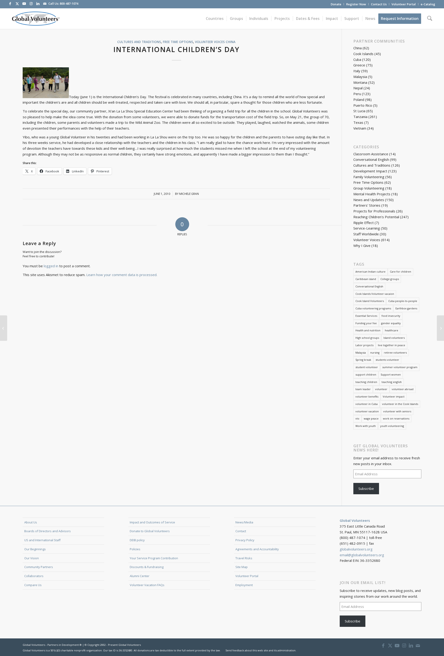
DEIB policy (137, 540)
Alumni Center (139, 576)
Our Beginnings (35, 549)
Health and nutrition (367, 330)
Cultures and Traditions (139, 42)
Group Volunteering (368, 188)
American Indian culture (370, 271)
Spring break (363, 359)
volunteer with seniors (397, 411)
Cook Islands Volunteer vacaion (374, 293)
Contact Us (379, 4)
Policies (135, 549)
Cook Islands (363, 53)
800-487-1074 (69, 3)
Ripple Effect (363, 222)
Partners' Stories (366, 205)
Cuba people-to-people (402, 301)
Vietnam (359, 128)
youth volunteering (392, 426)
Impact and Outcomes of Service (152, 522)
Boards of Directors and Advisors (47, 531)
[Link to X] (17, 3)
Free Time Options (178, 42)
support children (365, 374)
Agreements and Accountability (257, 549)
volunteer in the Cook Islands (400, 404)
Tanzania (360, 116)
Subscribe (366, 488)
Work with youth (365, 426)
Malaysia (360, 76)
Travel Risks (243, 558)
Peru (357, 93)
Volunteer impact (393, 396)
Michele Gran (189, 194)
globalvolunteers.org (356, 549)
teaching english (392, 382)
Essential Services (366, 315)
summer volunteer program (399, 367)
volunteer (381, 389)
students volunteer (387, 359)
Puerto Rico (362, 105)
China (230, 42)
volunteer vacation (367, 411)
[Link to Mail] (44, 3)
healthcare (391, 330)
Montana (360, 82)
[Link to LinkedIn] (37, 3)
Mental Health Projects (371, 194)
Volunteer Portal (404, 4)
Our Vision (31, 558)
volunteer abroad (402, 389)
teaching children (366, 382)
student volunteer (366, 367)
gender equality (391, 323)
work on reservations (396, 418)
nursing (374, 352)
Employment (244, 585)
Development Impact (370, 171)
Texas (358, 122)
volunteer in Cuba (366, 404)
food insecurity (391, 315)
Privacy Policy (244, 540)
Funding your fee (366, 323)
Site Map (241, 567)
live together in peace (391, 345)
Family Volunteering (368, 176)
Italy (356, 70)
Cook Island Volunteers (369, 301)
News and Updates (368, 199)
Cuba (357, 59)
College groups (389, 279)
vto (357, 418)
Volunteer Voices (210, 42)
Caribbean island (365, 279)
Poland (358, 99)
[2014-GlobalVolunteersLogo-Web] (35, 18)
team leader (363, 389)
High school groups (367, 337)
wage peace (371, 418)
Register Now (356, 4)
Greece (359, 65)
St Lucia (359, 111)
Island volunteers (394, 337)
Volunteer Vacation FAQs (147, 585)
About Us (30, 522)
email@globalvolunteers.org (362, 555)
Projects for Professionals (374, 211)
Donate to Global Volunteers (150, 531)
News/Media (244, 522)
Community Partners (38, 567)
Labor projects (364, 345)
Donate (336, 4)
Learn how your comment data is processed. (121, 274)
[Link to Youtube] (24, 3)
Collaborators (33, 576)
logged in (51, 266)
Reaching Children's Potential (376, 217)
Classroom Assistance (370, 154)
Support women (391, 374)
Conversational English (371, 159)
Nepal (358, 88)
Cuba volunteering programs (373, 308)
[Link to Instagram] (31, 3)
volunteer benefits (366, 396)
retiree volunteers (395, 352)
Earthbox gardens (406, 308)
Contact (240, 531)
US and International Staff (42, 540)
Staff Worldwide (366, 234)
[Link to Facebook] (10, 3)
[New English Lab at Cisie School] (3, 328)
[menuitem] (336, 4)
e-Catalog (428, 4)
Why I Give (361, 245)
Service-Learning (366, 228)
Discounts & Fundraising (146, 567)
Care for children (400, 271)
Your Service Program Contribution (154, 558)
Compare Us (33, 585)
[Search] (429, 18)
